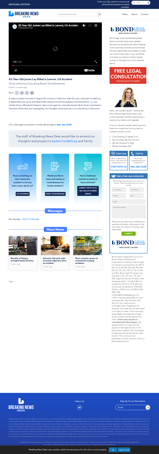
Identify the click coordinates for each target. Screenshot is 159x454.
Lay (91, 102)
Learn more (124, 450)
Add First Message (30, 219)
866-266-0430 (64, 124)
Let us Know (23, 194)
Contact (144, 14)
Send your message (55, 194)
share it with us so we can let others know (88, 191)
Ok (113, 450)
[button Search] (147, 407)
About (134, 14)
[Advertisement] (55, 304)
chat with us (119, 166)
